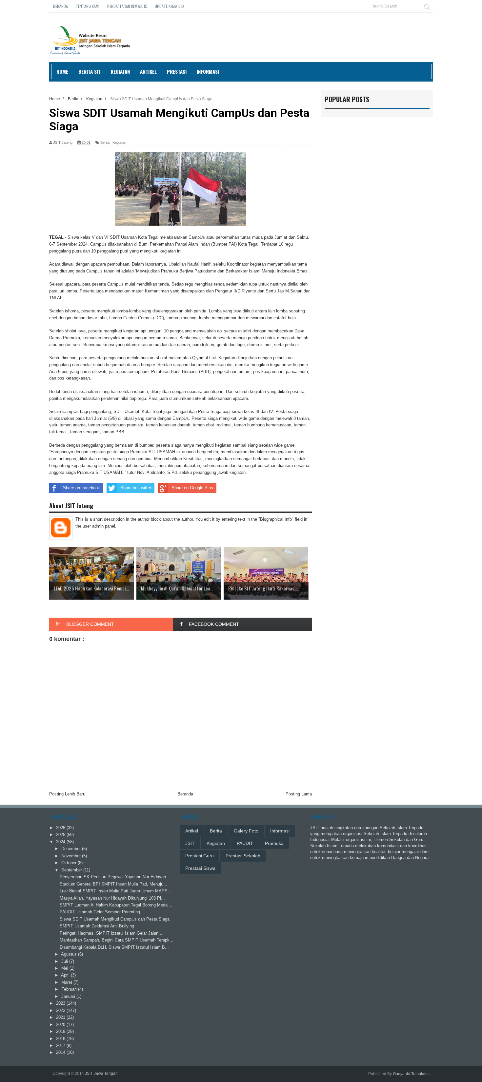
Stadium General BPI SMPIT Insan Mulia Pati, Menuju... (113, 884)
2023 (61, 1003)
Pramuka (274, 843)
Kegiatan (120, 71)
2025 (61, 834)
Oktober (69, 862)
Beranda (60, 6)
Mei (65, 968)
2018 (61, 1038)
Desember (71, 848)
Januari (68, 996)
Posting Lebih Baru (67, 794)
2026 (61, 827)
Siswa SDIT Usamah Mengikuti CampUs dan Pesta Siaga (115, 919)
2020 (61, 1024)
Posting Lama (299, 794)
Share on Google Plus (192, 487)
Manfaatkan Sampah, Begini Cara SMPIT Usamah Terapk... (116, 940)
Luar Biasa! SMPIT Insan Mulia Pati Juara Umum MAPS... (115, 890)
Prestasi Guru (199, 855)
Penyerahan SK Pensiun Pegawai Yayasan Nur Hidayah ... (115, 876)
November (71, 855)
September (72, 869)
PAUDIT (245, 843)
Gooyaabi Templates (411, 1074)
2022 (61, 1010)
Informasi (208, 71)
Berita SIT (89, 71)
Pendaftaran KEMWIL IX (127, 6)
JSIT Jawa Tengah (101, 1073)
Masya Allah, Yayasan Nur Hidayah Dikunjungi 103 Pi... (112, 898)
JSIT (190, 843)
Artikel (148, 71)
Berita (105, 142)
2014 (61, 1052)
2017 (61, 1045)
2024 (61, 841)
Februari (69, 989)
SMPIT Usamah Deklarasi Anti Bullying (97, 925)
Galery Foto (246, 830)
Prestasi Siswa (200, 868)
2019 (61, 1031)
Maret (67, 982)
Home (62, 71)
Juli (65, 961)
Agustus (69, 954)
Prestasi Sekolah (243, 855)
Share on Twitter (135, 487)
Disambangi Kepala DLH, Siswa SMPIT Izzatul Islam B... (114, 947)
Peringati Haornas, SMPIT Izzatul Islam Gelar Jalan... (111, 933)
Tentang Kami (87, 6)
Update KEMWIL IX (169, 6)
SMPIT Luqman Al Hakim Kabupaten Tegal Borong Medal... (116, 905)
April (66, 975)
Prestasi (177, 71)
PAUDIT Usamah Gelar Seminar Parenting (100, 911)
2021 (61, 1017)
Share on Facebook (81, 487)
